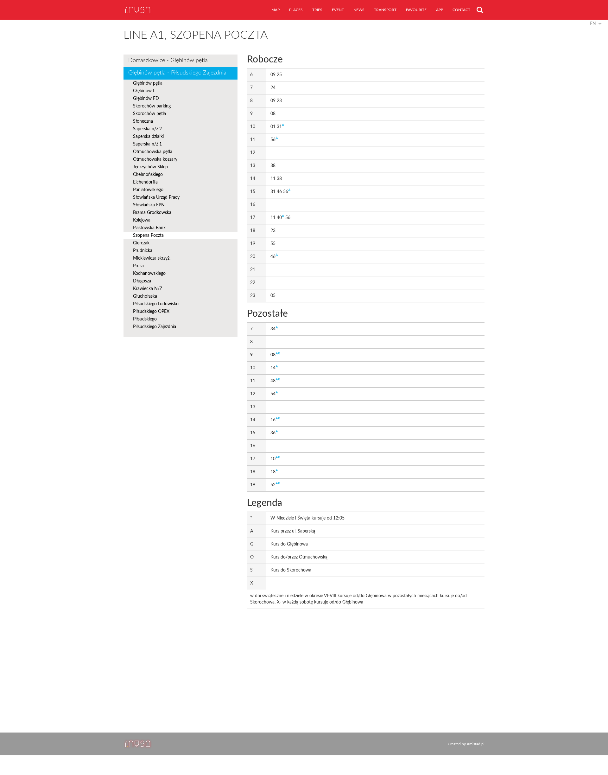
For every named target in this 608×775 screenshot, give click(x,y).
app (439, 10)
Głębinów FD (146, 98)
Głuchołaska (145, 296)
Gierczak (141, 243)
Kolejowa (141, 220)
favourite (416, 10)
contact (461, 10)
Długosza (142, 281)
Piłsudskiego (145, 319)
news (358, 10)
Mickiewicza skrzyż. (151, 258)
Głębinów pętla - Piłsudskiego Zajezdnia (177, 73)
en (593, 24)
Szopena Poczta (148, 235)
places (296, 10)
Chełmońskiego (148, 174)
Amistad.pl (475, 744)
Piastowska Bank (149, 228)
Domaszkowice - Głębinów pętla (168, 60)
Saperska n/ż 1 (147, 144)
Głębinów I (143, 91)
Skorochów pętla (149, 114)
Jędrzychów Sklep (150, 167)
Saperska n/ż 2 (147, 129)
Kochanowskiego (149, 273)
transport (385, 10)
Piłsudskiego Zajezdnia (154, 327)
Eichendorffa (145, 182)
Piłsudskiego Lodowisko (156, 304)
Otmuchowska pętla (152, 152)
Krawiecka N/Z (147, 289)
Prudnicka (142, 251)
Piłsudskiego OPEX (151, 311)
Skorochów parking (152, 106)
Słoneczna (143, 121)
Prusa (138, 266)
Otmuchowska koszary (155, 159)
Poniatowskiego (148, 190)
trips (317, 10)
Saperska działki (148, 136)
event (338, 10)
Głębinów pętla (147, 83)
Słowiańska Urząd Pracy (156, 197)
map (275, 10)
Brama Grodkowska (152, 212)
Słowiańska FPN (149, 205)
